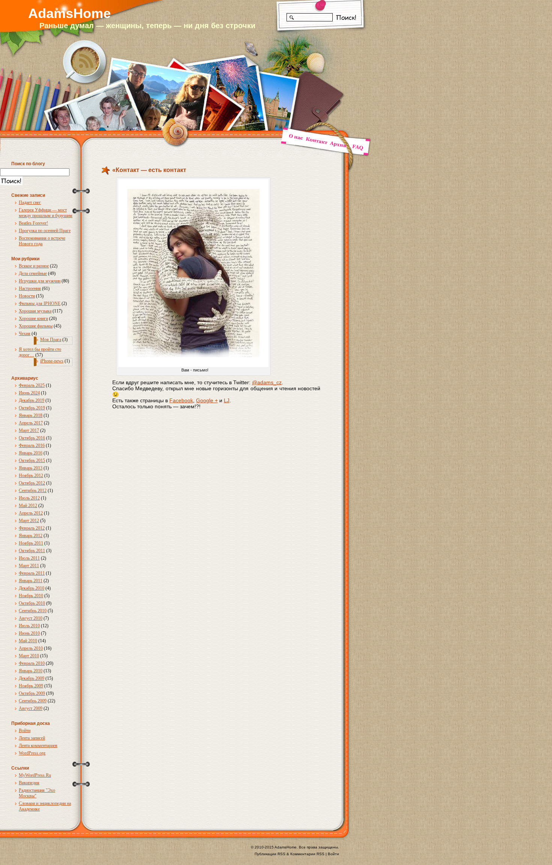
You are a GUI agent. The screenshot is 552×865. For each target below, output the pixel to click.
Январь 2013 (30, 468)
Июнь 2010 (29, 633)
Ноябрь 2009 (31, 685)
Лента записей (32, 738)
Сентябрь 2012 (33, 490)
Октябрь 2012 (32, 483)
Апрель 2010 (31, 648)
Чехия (24, 333)
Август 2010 (30, 618)
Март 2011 (29, 565)
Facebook (181, 400)
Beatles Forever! (33, 223)
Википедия (29, 782)
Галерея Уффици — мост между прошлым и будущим (45, 212)
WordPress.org (32, 753)
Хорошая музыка (35, 311)
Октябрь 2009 (32, 693)
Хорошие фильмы (36, 326)
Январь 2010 (30, 670)
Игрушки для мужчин (39, 281)
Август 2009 (30, 708)
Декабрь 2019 (31, 400)
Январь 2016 (30, 453)
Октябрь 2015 (32, 460)
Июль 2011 (29, 558)
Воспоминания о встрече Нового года (42, 240)
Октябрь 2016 (32, 438)
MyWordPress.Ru (35, 775)
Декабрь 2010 (31, 588)
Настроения (30, 288)
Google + (207, 400)
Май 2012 (28, 505)
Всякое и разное (34, 266)
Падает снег (30, 202)
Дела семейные (33, 273)
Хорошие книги (33, 318)
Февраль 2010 (32, 663)
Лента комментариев (38, 745)
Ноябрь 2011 (31, 543)
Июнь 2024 (29, 393)
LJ (226, 400)
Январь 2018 (30, 415)
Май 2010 (28, 640)
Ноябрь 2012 (31, 475)
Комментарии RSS (307, 854)
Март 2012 (29, 520)
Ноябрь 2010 (31, 595)
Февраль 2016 (32, 445)
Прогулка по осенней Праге (45, 230)
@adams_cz (267, 382)
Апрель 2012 (31, 513)
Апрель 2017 (31, 423)
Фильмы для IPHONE (39, 303)
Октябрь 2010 (32, 603)
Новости (27, 296)
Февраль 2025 (32, 385)
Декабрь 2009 (31, 678)
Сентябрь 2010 (33, 610)
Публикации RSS (270, 854)
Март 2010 (29, 655)
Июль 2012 (29, 498)
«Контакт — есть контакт (149, 170)
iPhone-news (51, 361)
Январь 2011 (30, 580)
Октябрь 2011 (32, 550)
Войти (24, 730)
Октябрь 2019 (32, 408)
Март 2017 (29, 430)
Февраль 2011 (32, 573)
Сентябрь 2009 (33, 700)
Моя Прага (50, 339)
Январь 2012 (30, 535)
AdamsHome (69, 13)
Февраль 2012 (32, 528)
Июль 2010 (29, 625)
